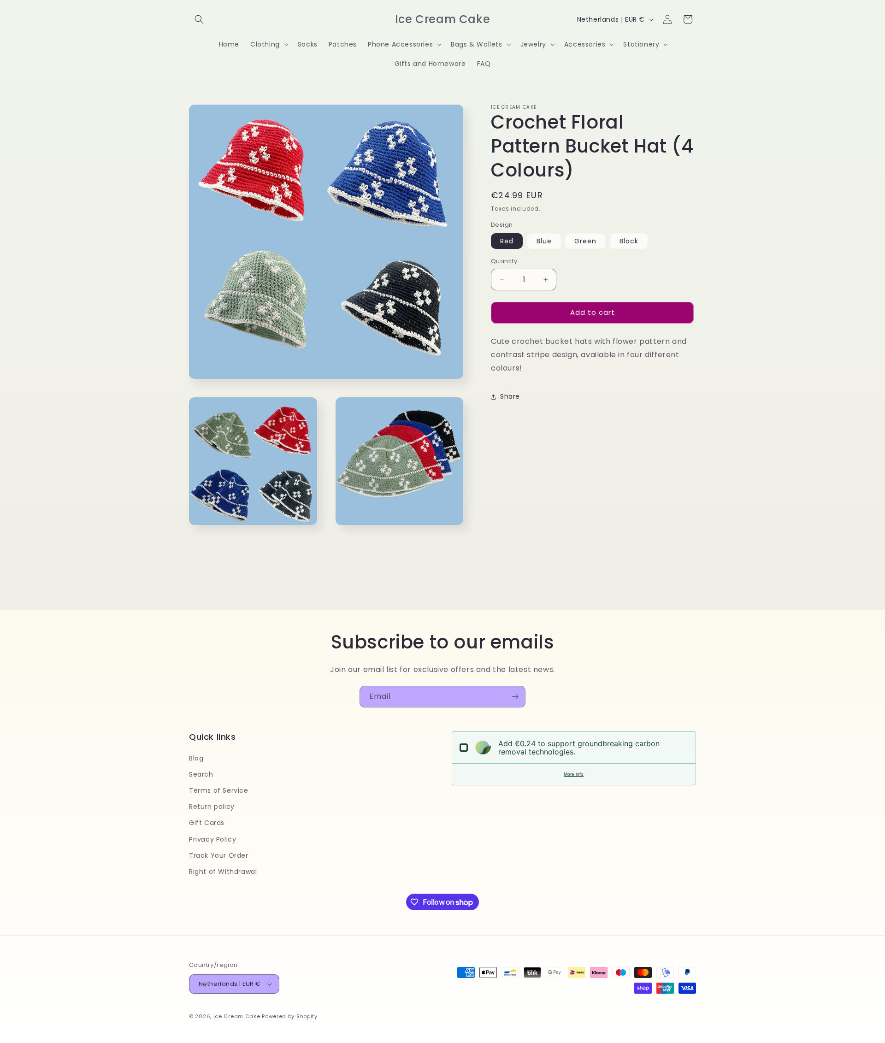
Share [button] (510, 396)
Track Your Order (218, 855)
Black (629, 241)
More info (574, 774)
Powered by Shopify (290, 1016)
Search (201, 774)
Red (506, 241)
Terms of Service (218, 790)
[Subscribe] (515, 696)
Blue (544, 241)
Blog (196, 758)
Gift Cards (206, 822)
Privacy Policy (212, 839)
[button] (199, 19)
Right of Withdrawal (223, 871)
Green (585, 241)
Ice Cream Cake (236, 1016)
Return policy (212, 806)
